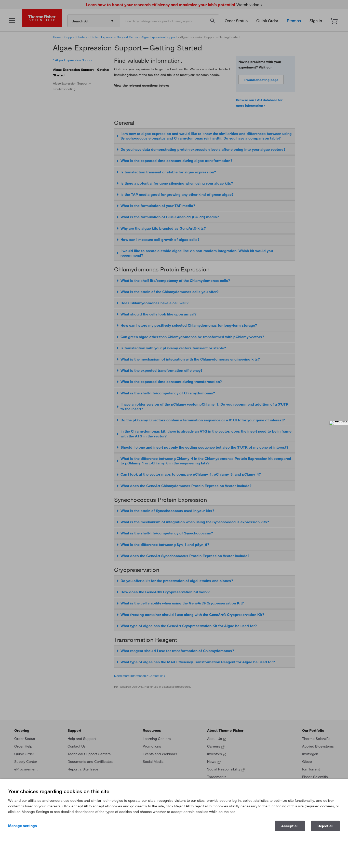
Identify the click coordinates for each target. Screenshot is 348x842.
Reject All (325, 826)
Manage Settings (22, 825)
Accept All (290, 826)
